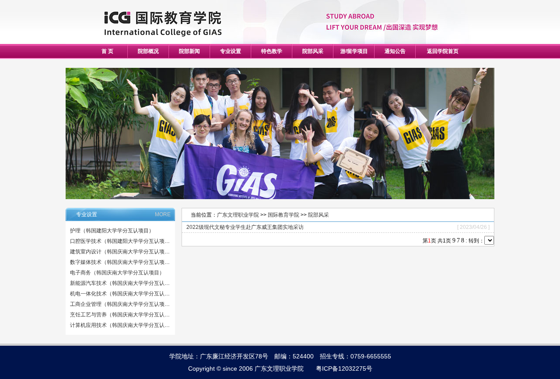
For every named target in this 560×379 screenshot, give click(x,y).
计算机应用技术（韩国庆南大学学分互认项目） (125, 325)
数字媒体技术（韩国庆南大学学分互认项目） (122, 262)
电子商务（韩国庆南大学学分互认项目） (117, 273)
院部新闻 (189, 51)
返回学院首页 (442, 51)
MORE (163, 214)
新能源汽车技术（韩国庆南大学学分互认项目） (125, 283)
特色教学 (271, 51)
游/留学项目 (354, 51)
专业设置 (230, 51)
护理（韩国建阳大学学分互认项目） (112, 231)
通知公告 (395, 51)
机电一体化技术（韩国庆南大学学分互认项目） (125, 294)
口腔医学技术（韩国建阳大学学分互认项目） (122, 241)
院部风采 (312, 51)
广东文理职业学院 (238, 215)
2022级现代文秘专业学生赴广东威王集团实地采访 (245, 227)
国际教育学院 (283, 215)
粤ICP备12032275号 (344, 368)
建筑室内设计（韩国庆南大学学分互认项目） (122, 252)
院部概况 (148, 51)
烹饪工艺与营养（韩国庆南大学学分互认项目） (125, 315)
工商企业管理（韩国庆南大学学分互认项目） (122, 304)
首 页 (107, 51)
